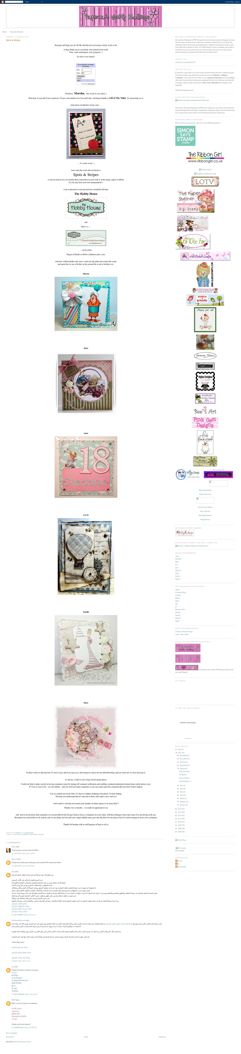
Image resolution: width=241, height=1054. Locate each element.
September (184, 765)
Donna (177, 598)
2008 (180, 828)
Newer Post (10, 1037)
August (182, 768)
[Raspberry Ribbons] (205, 503)
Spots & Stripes (184, 778)
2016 (180, 749)
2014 (180, 809)
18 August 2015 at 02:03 (23, 866)
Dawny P (179, 861)
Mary (177, 573)
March (182, 798)
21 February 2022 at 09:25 (24, 1027)
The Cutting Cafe (218, 470)
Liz (176, 564)
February (183, 801)
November (183, 759)
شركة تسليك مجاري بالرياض (21, 952)
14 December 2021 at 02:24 (25, 994)
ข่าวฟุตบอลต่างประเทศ (20, 980)
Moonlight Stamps (205, 515)
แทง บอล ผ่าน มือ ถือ (19, 1016)
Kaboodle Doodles (205, 490)
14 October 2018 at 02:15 (24, 915)
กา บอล (14, 1019)
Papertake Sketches (16, 32)
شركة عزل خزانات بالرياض (21, 957)
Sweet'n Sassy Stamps (205, 507)
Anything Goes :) (185, 781)
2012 (180, 815)
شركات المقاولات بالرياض (20, 906)
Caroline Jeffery (180, 592)
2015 (180, 752)
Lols (176, 567)
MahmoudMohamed (19, 920)
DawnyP (178, 559)
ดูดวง (13, 986)
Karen (14, 846)
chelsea (14, 972)
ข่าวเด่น (14, 988)
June (182, 788)
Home (5, 32)
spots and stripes (20, 834)
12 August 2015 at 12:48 (23, 853)
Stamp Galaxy (205, 519)
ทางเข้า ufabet (17, 1008)
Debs (177, 562)
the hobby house (36, 834)
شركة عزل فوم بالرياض (20, 947)
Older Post (162, 1037)
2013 (180, 812)
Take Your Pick (184, 771)
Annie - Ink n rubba (182, 634)
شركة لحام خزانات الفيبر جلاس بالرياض (119, 924)
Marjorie (178, 570)
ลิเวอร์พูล (15, 975)
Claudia (178, 595)
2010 (180, 822)
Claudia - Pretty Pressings (184, 631)
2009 (180, 825)
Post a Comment (11, 1033)
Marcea (177, 618)
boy (13, 966)
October (183, 762)
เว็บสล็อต (15, 991)
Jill (176, 604)
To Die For (183, 774)
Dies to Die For (205, 511)
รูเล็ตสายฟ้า (16, 1014)
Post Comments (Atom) (23, 1041)
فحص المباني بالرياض (19, 903)
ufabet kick (15, 1011)
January (183, 805)
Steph (177, 621)
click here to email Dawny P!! (185, 62)
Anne (177, 556)
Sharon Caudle (181, 866)
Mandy (177, 615)
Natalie (177, 576)
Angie (177, 589)
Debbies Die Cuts (205, 494)
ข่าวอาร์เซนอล (17, 978)
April (182, 795)
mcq (13, 871)
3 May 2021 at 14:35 (21, 961)
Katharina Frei (180, 609)
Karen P (14, 859)
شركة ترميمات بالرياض (19, 911)
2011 (180, 818)
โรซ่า (13, 1000)
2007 (180, 832)
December (183, 755)
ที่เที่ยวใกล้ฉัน (16, 983)
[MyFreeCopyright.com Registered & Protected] (192, 100)
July (181, 785)
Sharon (177, 579)
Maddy (177, 612)
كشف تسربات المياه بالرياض (21, 909)
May (182, 792)
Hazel (177, 601)
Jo (176, 607)
